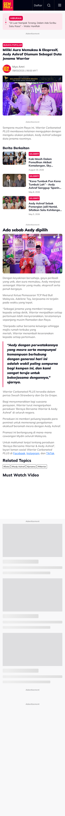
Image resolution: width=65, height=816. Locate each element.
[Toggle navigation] (59, 5)
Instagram (32, 453)
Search (49, 5)
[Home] (8, 5)
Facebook (19, 453)
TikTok (50, 453)
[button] (5, 19)
